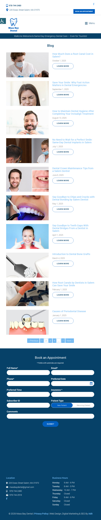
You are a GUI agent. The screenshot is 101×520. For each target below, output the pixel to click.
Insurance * (56, 389)
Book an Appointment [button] (84, 11)
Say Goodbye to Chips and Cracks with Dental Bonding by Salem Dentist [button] (73, 198)
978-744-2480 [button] (15, 5)
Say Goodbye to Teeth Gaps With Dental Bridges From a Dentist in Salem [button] (70, 228)
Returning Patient (83, 405)
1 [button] (41, 340)
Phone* (10, 378)
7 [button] (63, 340)
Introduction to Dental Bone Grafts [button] (71, 254)
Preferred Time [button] (14, 394)
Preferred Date (58, 378)
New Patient (62, 405)
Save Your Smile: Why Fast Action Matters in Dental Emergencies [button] (70, 83)
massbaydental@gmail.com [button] (21, 487)
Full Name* (12, 368)
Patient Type (57, 400)
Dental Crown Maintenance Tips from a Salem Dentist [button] (72, 169)
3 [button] (50, 340)
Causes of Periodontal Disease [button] (69, 311)
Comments (12, 411)
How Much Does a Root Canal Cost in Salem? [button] (72, 55)
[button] (93, 4)
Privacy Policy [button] (41, 513)
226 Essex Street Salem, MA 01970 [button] (24, 10)
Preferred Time (14, 389)
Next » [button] (70, 340)
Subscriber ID (13, 400)
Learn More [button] (63, 66)
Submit (50, 424)
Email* (54, 368)
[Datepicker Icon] (91, 383)
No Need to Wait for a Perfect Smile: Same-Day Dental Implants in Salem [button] (72, 141)
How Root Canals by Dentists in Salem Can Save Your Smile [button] (73, 284)
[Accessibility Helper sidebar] (3, 21)
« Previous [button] (33, 340)
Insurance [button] (57, 394)
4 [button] (54, 340)
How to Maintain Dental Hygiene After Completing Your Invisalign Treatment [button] (73, 112)
